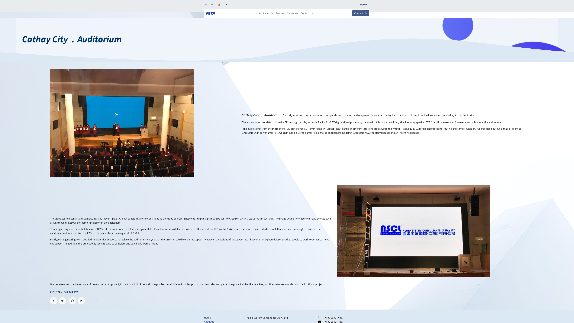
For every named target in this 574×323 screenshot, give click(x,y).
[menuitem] (257, 13)
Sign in (363, 4)
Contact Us (360, 13)
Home (207, 317)
